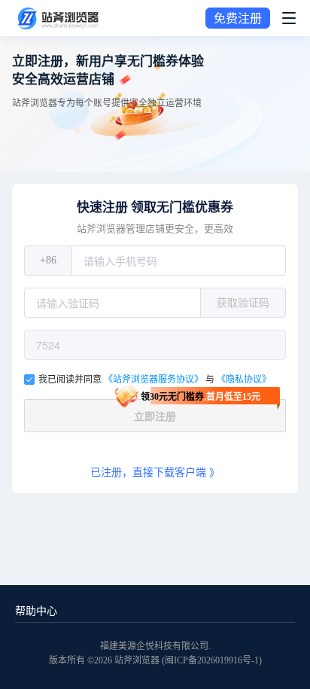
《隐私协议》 (244, 379)
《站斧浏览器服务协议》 (154, 379)
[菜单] (289, 18)
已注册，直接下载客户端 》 (155, 473)
